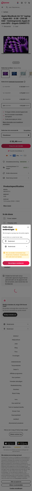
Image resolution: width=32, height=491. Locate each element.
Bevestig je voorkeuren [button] (16, 263)
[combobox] (16, 241)
